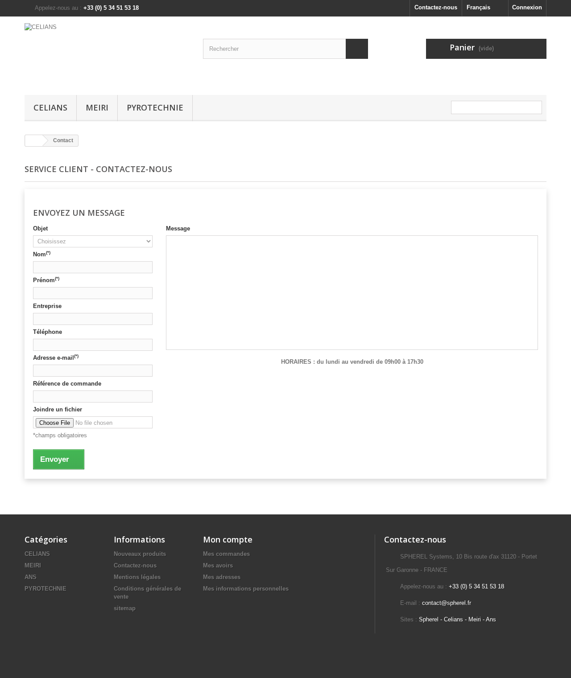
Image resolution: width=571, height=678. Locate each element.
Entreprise (47, 306)
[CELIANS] (107, 53)
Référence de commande (67, 383)
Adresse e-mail (56, 357)
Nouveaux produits (140, 554)
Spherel (429, 619)
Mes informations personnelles (246, 588)
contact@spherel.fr (446, 603)
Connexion (527, 7)
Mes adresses (221, 577)
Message (178, 228)
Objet (40, 228)
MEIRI (97, 107)
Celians (453, 619)
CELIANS (50, 107)
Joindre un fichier (57, 409)
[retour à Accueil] (33, 140)
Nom (41, 254)
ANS (31, 577)
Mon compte (227, 539)
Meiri (474, 619)
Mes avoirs (218, 565)
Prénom (46, 280)
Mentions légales (137, 577)
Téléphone (47, 332)
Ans (491, 619)
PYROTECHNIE (155, 107)
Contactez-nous (435, 7)
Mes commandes (226, 554)
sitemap (125, 608)
